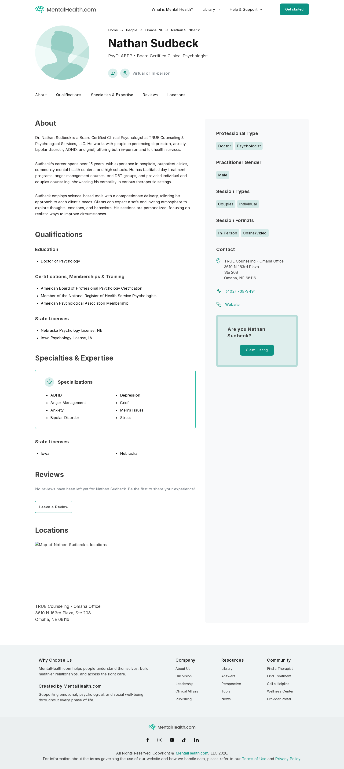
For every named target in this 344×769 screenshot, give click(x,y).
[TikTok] (184, 740)
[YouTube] (172, 740)
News (226, 699)
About (41, 94)
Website (232, 304)
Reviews (150, 94)
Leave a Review (53, 507)
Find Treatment (279, 676)
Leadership (185, 684)
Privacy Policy (287, 758)
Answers (228, 676)
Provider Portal (279, 699)
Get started (294, 9)
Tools (225, 691)
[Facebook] (147, 740)
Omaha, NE (154, 30)
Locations (176, 94)
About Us (183, 668)
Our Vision (184, 676)
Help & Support (243, 9)
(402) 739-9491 (241, 291)
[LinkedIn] (196, 740)
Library (208, 9)
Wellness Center (280, 691)
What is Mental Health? (172, 9)
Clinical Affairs (187, 691)
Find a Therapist (280, 668)
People (131, 30)
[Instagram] (160, 740)
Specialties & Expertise (112, 94)
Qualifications (68, 94)
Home (113, 30)
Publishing (184, 699)
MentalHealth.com (192, 753)
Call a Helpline (278, 684)
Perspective (231, 684)
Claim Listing (257, 350)
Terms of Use (254, 758)
